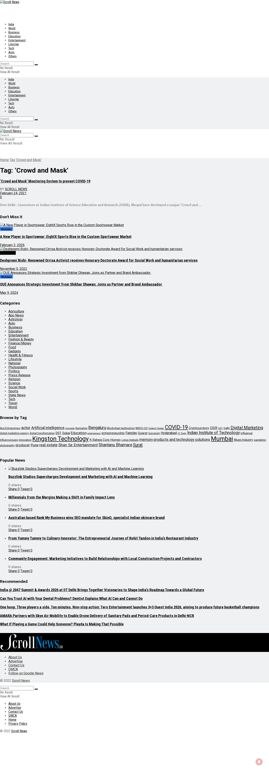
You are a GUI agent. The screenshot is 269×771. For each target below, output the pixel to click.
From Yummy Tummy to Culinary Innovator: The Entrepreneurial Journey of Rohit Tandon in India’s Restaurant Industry (103, 538)
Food (12, 347)
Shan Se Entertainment (78, 445)
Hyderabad (169, 433)
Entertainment (17, 40)
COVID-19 (176, 427)
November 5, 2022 (13, 269)
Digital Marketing (247, 427)
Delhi (227, 428)
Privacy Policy (17, 724)
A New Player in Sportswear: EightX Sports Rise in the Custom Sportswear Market (66, 236)
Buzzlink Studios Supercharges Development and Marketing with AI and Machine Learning (80, 476)
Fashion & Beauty (21, 339)
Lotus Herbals (129, 439)
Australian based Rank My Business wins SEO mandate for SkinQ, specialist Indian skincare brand (86, 517)
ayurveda (70, 428)
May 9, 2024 (9, 293)
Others (12, 56)
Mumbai (222, 438)
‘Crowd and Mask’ (29, 160)
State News (17, 395)
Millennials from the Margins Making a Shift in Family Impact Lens (61, 497)
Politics (14, 371)
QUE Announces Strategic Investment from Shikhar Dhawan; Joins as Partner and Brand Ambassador (81, 284)
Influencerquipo (9, 440)
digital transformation (42, 433)
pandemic (260, 439)
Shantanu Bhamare (115, 445)
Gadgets (14, 351)
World (11, 28)
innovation (25, 439)
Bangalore (81, 428)
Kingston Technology (60, 438)
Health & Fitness (20, 355)
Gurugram (154, 433)
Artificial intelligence (48, 428)
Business (14, 32)
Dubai (66, 433)
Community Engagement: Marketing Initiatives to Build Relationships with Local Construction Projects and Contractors (105, 558)
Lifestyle (13, 44)
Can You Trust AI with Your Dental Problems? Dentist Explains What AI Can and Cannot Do (71, 598)
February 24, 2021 (13, 193)
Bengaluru (97, 427)
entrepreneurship (113, 433)
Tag (12, 160)
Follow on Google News (26, 673)
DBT (220, 428)
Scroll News (16, 189)
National (14, 363)
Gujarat (143, 433)
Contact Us (16, 665)
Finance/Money (19, 343)
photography (7, 445)
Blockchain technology (121, 428)
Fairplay (131, 433)
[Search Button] (36, 64)
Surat (138, 444)
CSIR (213, 428)
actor (25, 427)
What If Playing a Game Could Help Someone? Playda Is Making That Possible (62, 624)
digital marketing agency (14, 433)
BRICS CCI (142, 428)
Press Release (19, 375)
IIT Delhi (182, 433)
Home (4, 160)
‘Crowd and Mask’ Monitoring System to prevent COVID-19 (45, 181)
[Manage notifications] (259, 761)
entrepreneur (94, 433)
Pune (34, 445)
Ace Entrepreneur (10, 428)
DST (58, 433)
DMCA (13, 669)
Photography (17, 367)
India (11, 24)
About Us (15, 657)
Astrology (15, 319)
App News (16, 315)
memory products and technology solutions (174, 439)
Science (14, 383)
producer (23, 445)
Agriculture (16, 311)
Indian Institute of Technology (213, 432)
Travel (12, 403)
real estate (48, 445)
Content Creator (156, 428)
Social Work (8, 253)
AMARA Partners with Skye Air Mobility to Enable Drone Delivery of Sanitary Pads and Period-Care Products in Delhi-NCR (97, 615)
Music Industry (243, 439)
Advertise (15, 661)
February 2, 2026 (12, 245)
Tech (11, 48)
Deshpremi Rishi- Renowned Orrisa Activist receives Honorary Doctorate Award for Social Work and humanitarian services (99, 260)
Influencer (247, 433)
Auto (11, 52)
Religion (14, 379)
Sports (13, 391)
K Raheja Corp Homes (105, 440)
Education (14, 36)
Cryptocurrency (199, 428)
